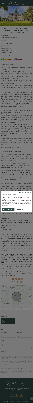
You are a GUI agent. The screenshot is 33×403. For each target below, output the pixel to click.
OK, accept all (8, 209)
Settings (20, 209)
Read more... (5, 205)
